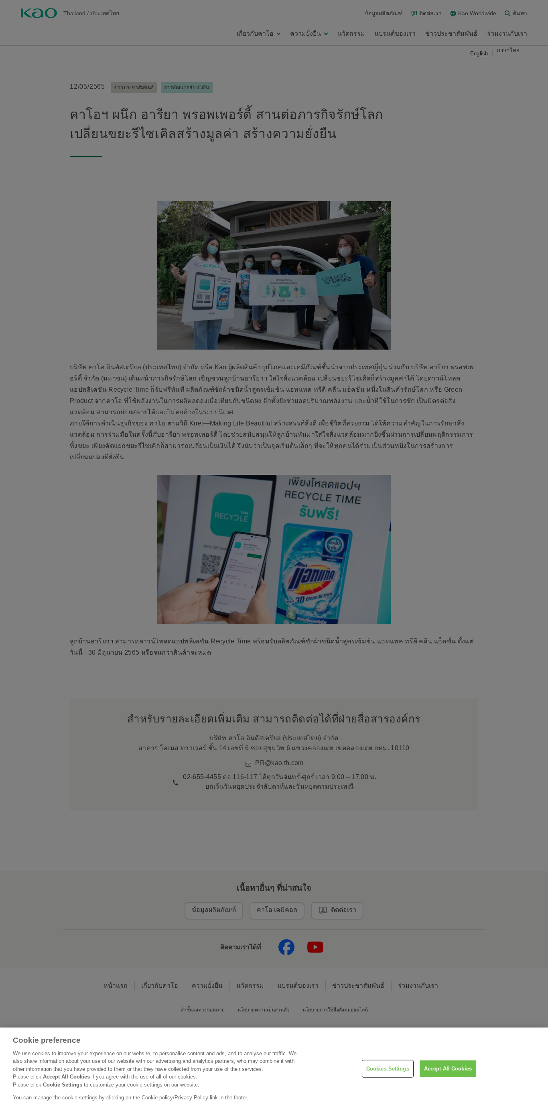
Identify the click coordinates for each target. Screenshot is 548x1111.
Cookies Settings (387, 1069)
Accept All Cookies (448, 1069)
